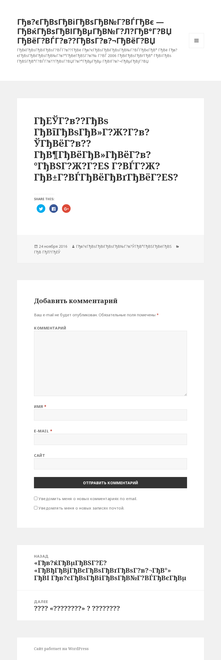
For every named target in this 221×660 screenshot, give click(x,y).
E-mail (43, 430)
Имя (40, 406)
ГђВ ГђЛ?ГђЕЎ (47, 251)
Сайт (39, 455)
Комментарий (50, 328)
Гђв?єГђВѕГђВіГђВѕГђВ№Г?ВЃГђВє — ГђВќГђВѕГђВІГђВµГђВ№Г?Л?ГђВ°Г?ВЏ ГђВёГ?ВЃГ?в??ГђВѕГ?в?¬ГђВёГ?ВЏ (94, 31)
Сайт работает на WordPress (61, 648)
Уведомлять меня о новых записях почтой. (82, 508)
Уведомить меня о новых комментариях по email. (88, 498)
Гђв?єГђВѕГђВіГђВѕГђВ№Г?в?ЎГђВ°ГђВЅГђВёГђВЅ (124, 246)
